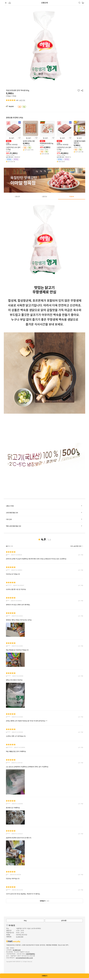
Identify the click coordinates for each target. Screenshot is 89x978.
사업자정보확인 (30, 954)
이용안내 (9, 945)
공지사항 (63, 920)
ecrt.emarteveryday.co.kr (24, 958)
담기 (12, 138)
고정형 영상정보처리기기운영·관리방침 (33, 945)
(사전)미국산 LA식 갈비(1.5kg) (13, 148)
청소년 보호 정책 (63, 945)
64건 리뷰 (22, 100)
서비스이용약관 (16, 945)
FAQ (25, 920)
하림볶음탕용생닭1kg (46, 143)
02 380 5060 (19, 937)
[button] (6, 3)
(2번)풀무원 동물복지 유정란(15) (81, 142)
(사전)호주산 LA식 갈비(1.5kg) (64, 148)
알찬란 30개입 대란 (29, 141)
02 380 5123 (17, 950)
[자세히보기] (82, 546)
